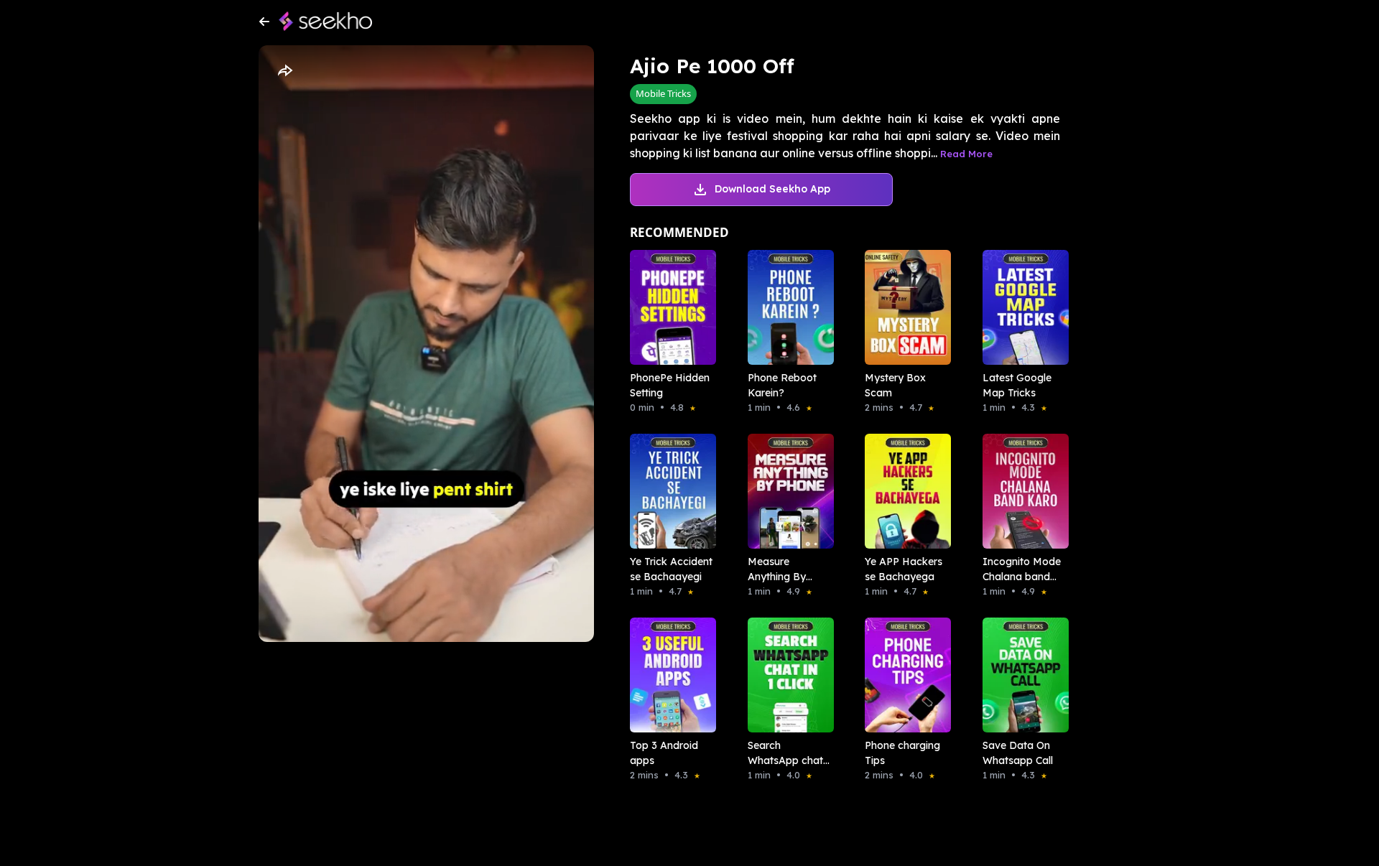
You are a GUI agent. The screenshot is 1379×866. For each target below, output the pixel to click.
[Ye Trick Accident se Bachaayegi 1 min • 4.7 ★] (668, 491)
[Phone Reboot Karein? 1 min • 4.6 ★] (786, 307)
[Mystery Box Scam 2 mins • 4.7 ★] (903, 307)
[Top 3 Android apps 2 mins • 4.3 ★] (668, 675)
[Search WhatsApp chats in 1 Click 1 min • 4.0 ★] (786, 675)
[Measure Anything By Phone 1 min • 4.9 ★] (786, 491)
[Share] (284, 71)
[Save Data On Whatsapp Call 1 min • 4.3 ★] (1021, 675)
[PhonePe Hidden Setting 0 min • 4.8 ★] (668, 307)
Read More (966, 153)
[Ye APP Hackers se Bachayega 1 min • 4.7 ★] (903, 491)
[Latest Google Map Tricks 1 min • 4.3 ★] (1021, 307)
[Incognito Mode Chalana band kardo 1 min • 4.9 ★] (1021, 491)
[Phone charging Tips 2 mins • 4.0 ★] (903, 675)
